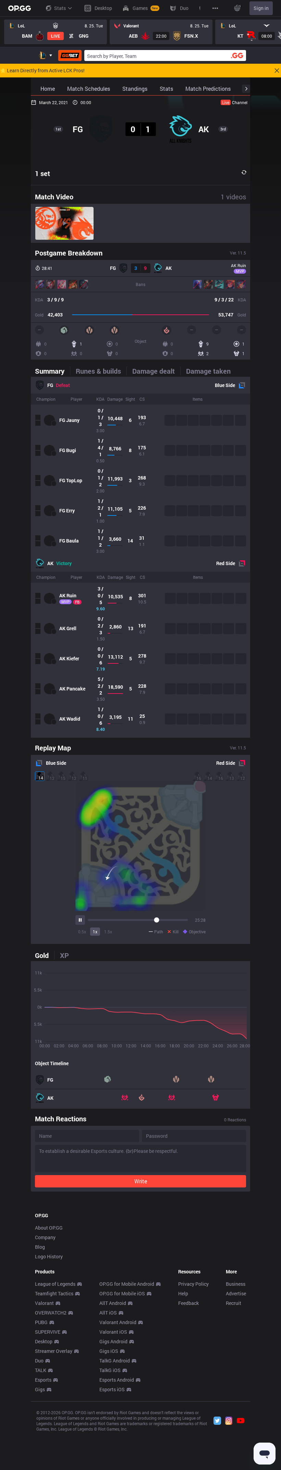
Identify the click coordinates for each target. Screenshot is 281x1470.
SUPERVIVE (47, 1332)
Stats (60, 8)
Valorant (44, 1303)
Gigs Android (113, 1341)
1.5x (108, 931)
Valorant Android (117, 1322)
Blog (40, 1247)
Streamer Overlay (53, 1351)
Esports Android (116, 1379)
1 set (42, 173)
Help (183, 1293)
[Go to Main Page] (19, 8)
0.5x (82, 931)
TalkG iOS (110, 1370)
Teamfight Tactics (54, 1293)
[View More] (215, 8)
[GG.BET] (70, 55)
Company (45, 1237)
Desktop (43, 1341)
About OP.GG (49, 1227)
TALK (40, 1370)
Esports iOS (112, 1389)
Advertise (236, 1293)
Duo (39, 1360)
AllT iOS (108, 1312)
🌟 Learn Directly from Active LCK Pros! (42, 70)
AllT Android (112, 1303)
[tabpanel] (140, 557)
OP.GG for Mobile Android (126, 1284)
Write (140, 1181)
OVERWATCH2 (50, 1312)
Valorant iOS (113, 1332)
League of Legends (55, 1284)
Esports (43, 1379)
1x (95, 931)
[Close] (277, 70)
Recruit (233, 1303)
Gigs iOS (108, 1351)
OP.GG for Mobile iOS (122, 1293)
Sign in (261, 8)
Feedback (188, 1303)
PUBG (41, 1322)
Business (235, 1284)
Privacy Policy (193, 1284)
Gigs (40, 1389)
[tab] (52, 370)
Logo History (49, 1256)
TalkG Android (114, 1360)
